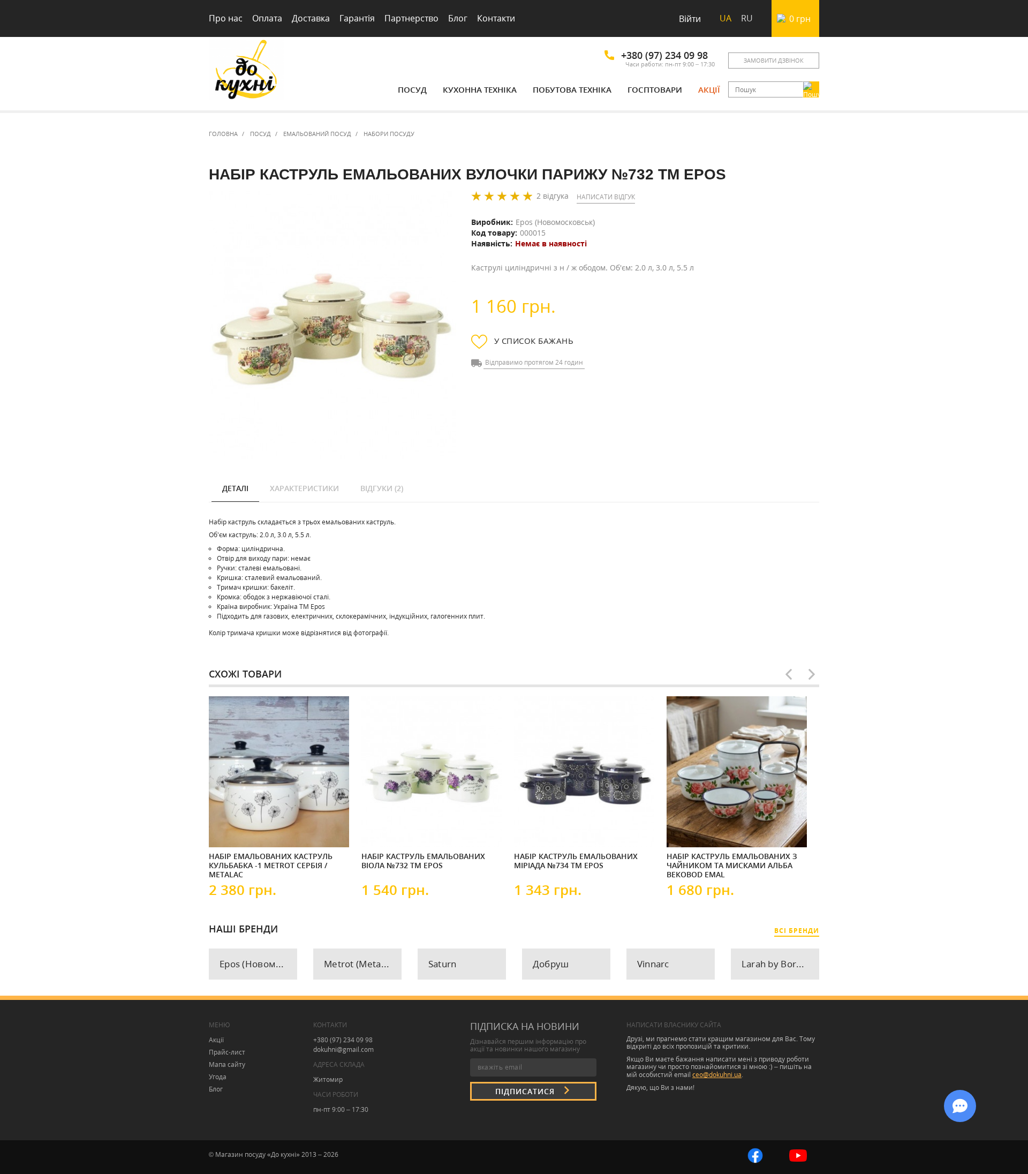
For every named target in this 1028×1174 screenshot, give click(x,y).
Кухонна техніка (480, 89)
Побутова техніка (572, 89)
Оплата (267, 18)
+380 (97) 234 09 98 (664, 55)
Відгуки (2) (381, 488)
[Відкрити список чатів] (960, 1106)
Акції (709, 89)
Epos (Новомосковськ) (555, 222)
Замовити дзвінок (774, 60)
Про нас (226, 18)
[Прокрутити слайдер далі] (811, 674)
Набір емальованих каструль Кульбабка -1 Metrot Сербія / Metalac (270, 865)
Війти (690, 19)
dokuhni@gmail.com (343, 1049)
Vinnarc (653, 964)
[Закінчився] (546, 830)
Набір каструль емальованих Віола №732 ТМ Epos (423, 861)
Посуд (412, 89)
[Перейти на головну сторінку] (246, 71)
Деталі (235, 488)
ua (725, 18)
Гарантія (357, 18)
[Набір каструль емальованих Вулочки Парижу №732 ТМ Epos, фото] (332, 325)
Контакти (496, 18)
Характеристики (304, 488)
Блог (457, 18)
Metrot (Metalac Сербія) (363, 964)
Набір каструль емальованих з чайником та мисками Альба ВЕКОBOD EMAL (732, 865)
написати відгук (606, 196)
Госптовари (655, 89)
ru (747, 18)
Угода (217, 1077)
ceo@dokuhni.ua (717, 1075)
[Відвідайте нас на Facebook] (755, 1154)
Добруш (551, 964)
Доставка (311, 18)
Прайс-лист (227, 1052)
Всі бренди (796, 930)
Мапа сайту (227, 1064)
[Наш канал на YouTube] (798, 1154)
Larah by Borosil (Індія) (780, 964)
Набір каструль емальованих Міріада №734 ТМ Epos (576, 861)
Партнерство (411, 18)
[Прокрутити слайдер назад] (788, 674)
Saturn (442, 964)
